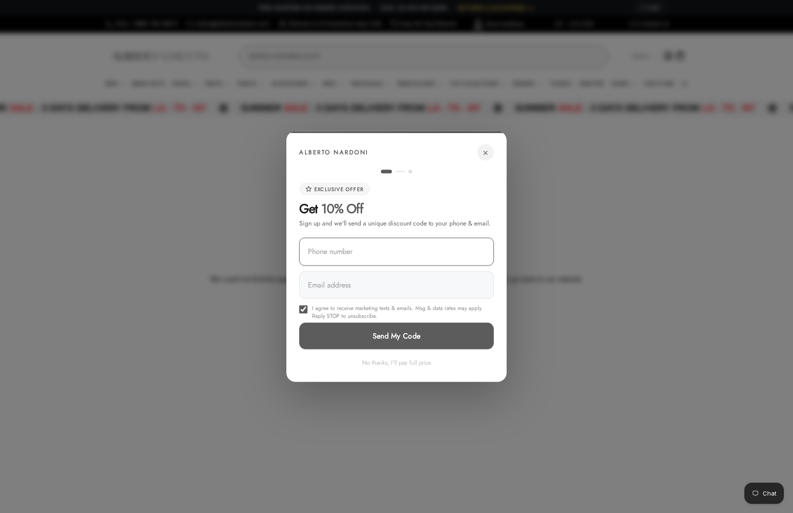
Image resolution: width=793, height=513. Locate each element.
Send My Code (397, 335)
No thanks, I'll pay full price (396, 362)
